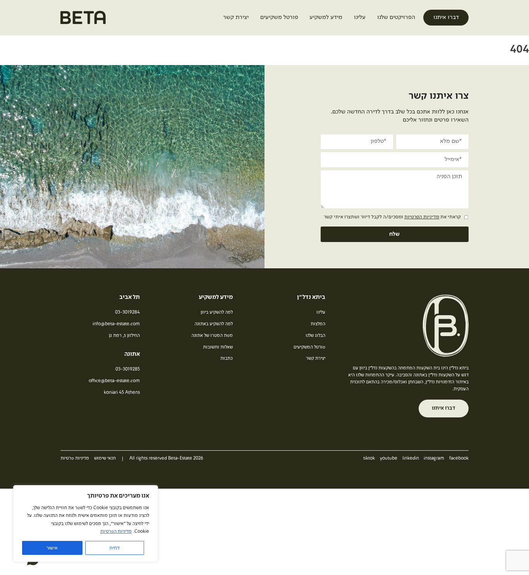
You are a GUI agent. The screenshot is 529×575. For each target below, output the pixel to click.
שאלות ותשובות (217, 347)
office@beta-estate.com (114, 381)
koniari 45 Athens (122, 392)
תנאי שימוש (105, 459)
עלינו (360, 17)
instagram (434, 458)
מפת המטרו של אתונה (211, 335)
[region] (85, 523)
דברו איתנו (446, 17)
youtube (388, 458)
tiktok (369, 458)
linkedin (410, 458)
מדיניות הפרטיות (116, 531)
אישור (52, 548)
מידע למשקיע (325, 17)
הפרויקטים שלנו (396, 17)
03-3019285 (127, 369)
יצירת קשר (236, 17)
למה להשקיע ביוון (216, 312)
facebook (459, 458)
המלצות (318, 324)
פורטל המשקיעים (309, 347)
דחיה (115, 548)
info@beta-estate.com (116, 324)
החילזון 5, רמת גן (124, 335)
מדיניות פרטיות (74, 459)
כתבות (226, 358)
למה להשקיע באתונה (213, 324)
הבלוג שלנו (315, 335)
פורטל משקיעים (279, 17)
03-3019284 (127, 312)
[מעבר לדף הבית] (83, 20)
